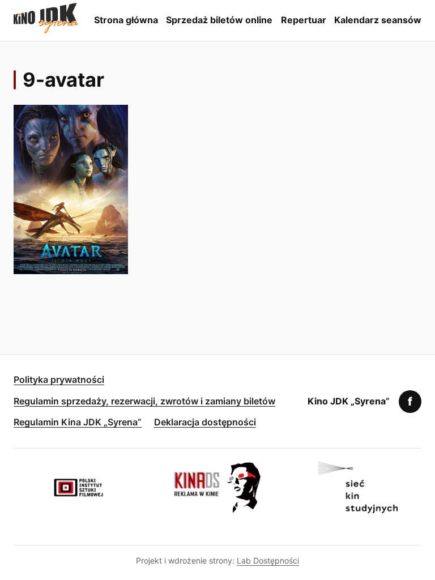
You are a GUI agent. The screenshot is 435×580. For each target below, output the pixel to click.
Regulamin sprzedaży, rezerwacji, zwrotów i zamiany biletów (144, 401)
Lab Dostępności (268, 560)
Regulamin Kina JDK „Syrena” (78, 422)
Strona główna (126, 19)
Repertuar (303, 19)
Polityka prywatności (59, 379)
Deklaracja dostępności (205, 422)
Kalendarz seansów (377, 19)
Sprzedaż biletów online (219, 19)
